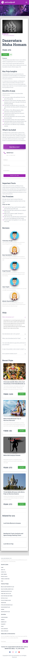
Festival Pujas (4, 598)
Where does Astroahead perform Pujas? (14, 338)
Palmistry (3, 624)
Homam (2, 609)
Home (2, 567)
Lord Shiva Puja (8, 544)
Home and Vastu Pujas (6, 593)
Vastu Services (4, 628)
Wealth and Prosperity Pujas (7, 586)
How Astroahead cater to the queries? (14, 334)
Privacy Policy (4, 576)
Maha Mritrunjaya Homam (11, 455)
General (3, 619)
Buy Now (5, 54)
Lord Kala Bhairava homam (12, 523)
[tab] (14, 317)
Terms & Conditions (5, 578)
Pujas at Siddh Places (6, 600)
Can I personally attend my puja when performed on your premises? (14, 344)
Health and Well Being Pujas (7, 589)
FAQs (2, 581)
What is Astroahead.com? (14, 317)
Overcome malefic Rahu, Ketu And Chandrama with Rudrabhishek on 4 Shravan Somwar (14, 383)
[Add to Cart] (11, 54)
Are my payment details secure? (14, 353)
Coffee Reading (4, 617)
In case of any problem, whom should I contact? (14, 349)
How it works (4, 574)
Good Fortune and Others (6, 595)
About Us (3, 569)
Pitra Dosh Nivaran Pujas (6, 604)
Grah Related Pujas (5, 611)
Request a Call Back (14, 175)
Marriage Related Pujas (6, 591)
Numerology (3, 621)
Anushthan (3, 602)
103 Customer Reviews (8, 35)
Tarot (2, 626)
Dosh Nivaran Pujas (5, 607)
